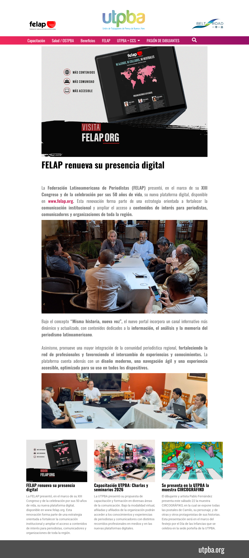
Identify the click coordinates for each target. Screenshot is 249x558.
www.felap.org (60, 201)
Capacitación (36, 40)
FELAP (106, 40)
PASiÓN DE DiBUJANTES (163, 40)
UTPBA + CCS (126, 40)
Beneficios (88, 40)
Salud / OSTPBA (63, 40)
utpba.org (211, 549)
